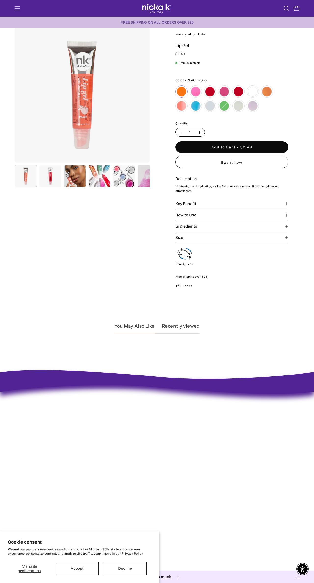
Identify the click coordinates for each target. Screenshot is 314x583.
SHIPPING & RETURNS (104, 401)
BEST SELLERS (158, 407)
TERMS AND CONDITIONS (107, 426)
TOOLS (152, 439)
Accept (77, 568)
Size (179, 237)
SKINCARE (155, 420)
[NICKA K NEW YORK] (157, 8)
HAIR (151, 433)
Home (179, 34)
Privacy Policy (132, 553)
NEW (150, 401)
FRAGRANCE (156, 426)
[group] (157, 22)
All (190, 34)
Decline (125, 568)
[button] (286, 8)
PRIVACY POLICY (101, 407)
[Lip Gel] (26, 176)
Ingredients (186, 226)
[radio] (181, 91)
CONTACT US (97, 413)
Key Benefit (185, 203)
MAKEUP (153, 413)
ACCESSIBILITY (100, 420)
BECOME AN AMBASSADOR (35, 396)
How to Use (185, 215)
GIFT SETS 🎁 (157, 446)
